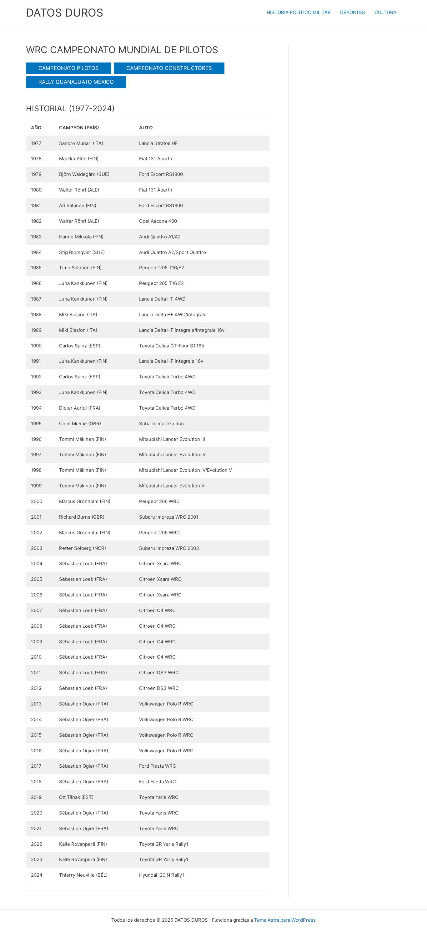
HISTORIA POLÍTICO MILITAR (299, 12)
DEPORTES (352, 12)
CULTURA (385, 12)
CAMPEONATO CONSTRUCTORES (169, 68)
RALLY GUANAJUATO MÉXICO (76, 82)
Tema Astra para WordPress (285, 920)
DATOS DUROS (64, 12)
